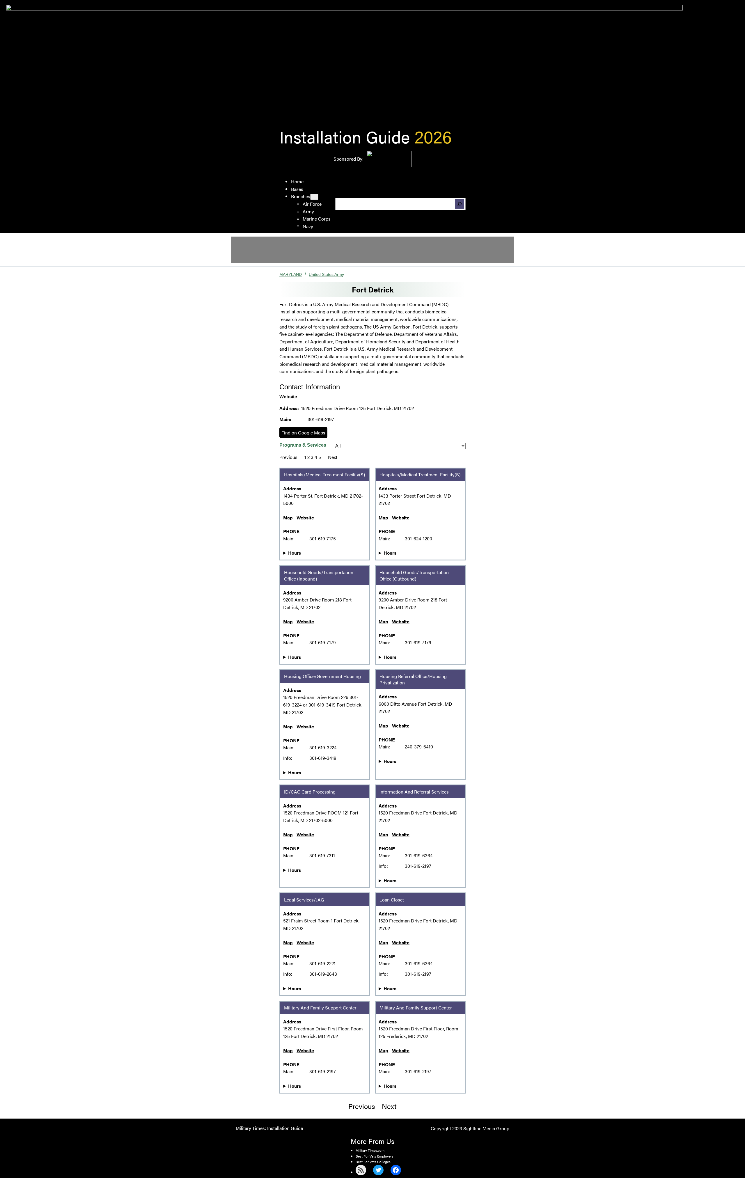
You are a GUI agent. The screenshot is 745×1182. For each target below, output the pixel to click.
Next (332, 457)
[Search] (459, 204)
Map (288, 517)
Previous (288, 457)
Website (288, 396)
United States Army (326, 274)
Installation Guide (344, 136)
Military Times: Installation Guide (269, 1128)
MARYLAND (290, 274)
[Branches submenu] (314, 197)
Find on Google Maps (303, 432)
